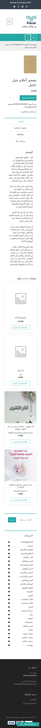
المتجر (26, 44)
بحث (12, 520)
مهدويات (30, 645)
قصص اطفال (28, 626)
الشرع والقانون (27, 580)
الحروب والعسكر (26, 572)
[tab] (20, 121)
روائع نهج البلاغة (20, 317)
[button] (33, 59)
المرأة (30, 607)
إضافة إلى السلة (28, 98)
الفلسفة (30, 592)
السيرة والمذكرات (26, 576)
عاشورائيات (28, 622)
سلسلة (30, 618)
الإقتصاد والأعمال (26, 550)
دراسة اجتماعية (27, 611)
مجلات (30, 630)
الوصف (20, 121)
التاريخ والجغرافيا (26, 565)
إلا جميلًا (20, 371)
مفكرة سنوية (28, 634)
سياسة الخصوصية (29, 703)
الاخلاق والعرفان (27, 553)
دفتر (31, 615)
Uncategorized (17, 44)
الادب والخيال (28, 557)
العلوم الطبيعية (27, 588)
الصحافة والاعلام (26, 584)
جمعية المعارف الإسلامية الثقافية (20, 433)
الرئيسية (33, 44)
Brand (20, 135)
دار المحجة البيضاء (20, 491)
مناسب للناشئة (27, 637)
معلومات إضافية (20, 128)
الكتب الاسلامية (27, 599)
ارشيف (30, 546)
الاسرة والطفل (27, 561)
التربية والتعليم (27, 569)
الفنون (30, 595)
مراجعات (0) (20, 141)
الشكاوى (33, 700)
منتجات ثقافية (27, 641)
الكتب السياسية (27, 603)
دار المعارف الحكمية (28, 112)
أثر (21, 374)
